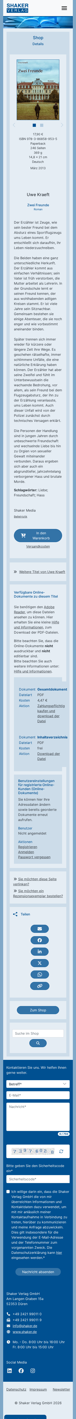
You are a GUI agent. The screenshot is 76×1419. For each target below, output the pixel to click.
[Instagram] (33, 1371)
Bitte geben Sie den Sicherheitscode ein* (35, 1168)
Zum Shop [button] (38, 1010)
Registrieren (27, 847)
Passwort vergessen (34, 857)
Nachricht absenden (38, 1272)
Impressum (38, 1389)
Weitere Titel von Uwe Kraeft (42, 572)
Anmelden (26, 852)
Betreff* (15, 1084)
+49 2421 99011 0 (27, 1314)
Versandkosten (38, 546)
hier (59, 1252)
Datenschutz (16, 1389)
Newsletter (61, 1389)
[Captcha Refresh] (61, 1151)
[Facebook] (21, 1371)
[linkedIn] (9, 1371)
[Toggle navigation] (64, 8)
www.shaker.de (25, 1332)
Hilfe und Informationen (33, 671)
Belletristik (20, 516)
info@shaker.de (25, 1326)
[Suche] (38, 1043)
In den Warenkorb (41, 535)
